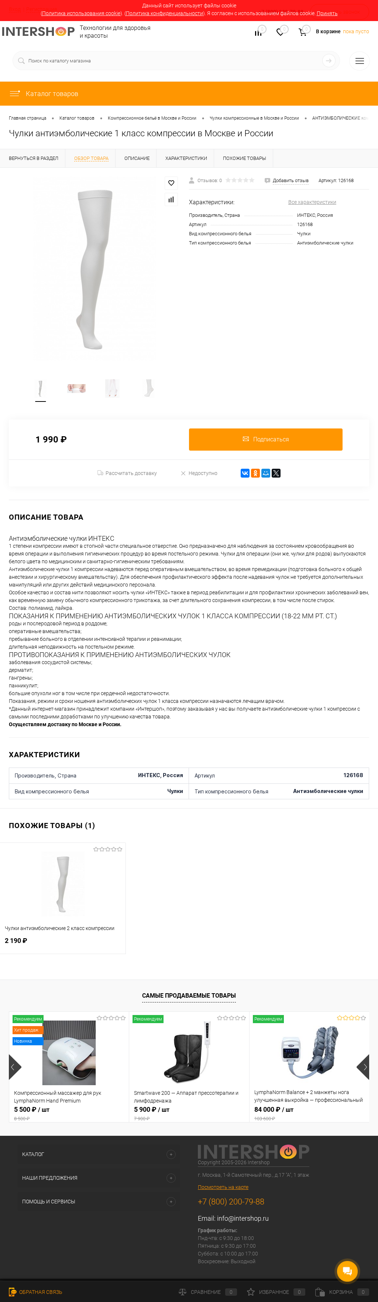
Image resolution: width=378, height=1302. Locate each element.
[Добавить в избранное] (171, 183)
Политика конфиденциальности (164, 13)
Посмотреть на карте (223, 1187)
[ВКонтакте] (245, 473)
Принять (327, 13)
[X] (276, 473)
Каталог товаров (51, 94)
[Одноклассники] (255, 473)
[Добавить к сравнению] (171, 199)
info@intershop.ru (243, 1218)
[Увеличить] (94, 269)
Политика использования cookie (81, 13)
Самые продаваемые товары (189, 995)
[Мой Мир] (265, 473)
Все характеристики (312, 202)
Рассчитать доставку (131, 473)
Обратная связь (40, 1292)
